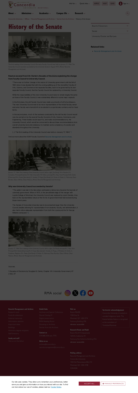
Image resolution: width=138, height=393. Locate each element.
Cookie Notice (56, 387)
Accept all (89, 384)
